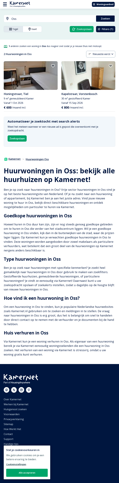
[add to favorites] (53, 66)
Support (8, 439)
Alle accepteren (27, 472)
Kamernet (15, 159)
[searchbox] (52, 18)
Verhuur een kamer (15, 468)
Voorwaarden (12, 414)
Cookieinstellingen (16, 464)
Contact (8, 434)
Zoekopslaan (17, 138)
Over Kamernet (12, 399)
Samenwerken (12, 459)
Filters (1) (107, 29)
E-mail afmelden (13, 449)
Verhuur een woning (16, 463)
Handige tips (11, 444)
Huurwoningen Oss (37, 159)
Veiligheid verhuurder (16, 473)
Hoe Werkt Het (12, 429)
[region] (27, 462)
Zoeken (105, 18)
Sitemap (8, 424)
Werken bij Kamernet (16, 404)
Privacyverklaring (14, 419)
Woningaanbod (105, 4)
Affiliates (9, 454)
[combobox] (48, 18)
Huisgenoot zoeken (15, 409)
